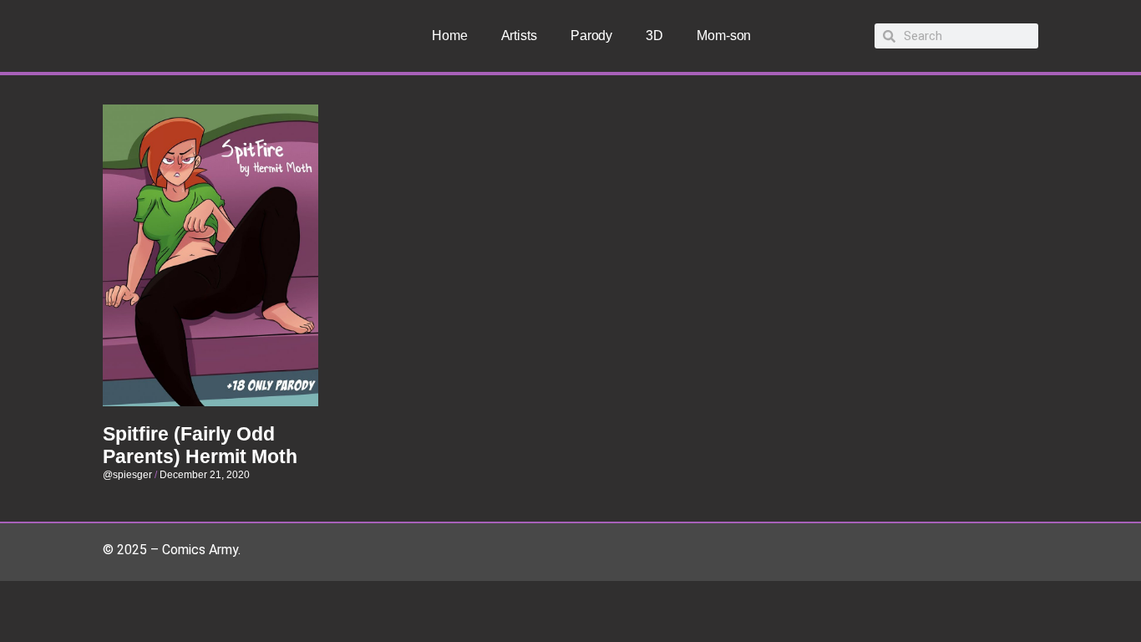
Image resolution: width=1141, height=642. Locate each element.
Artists (519, 35)
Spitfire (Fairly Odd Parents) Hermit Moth (200, 445)
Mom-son (724, 35)
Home (450, 35)
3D (654, 35)
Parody (591, 35)
